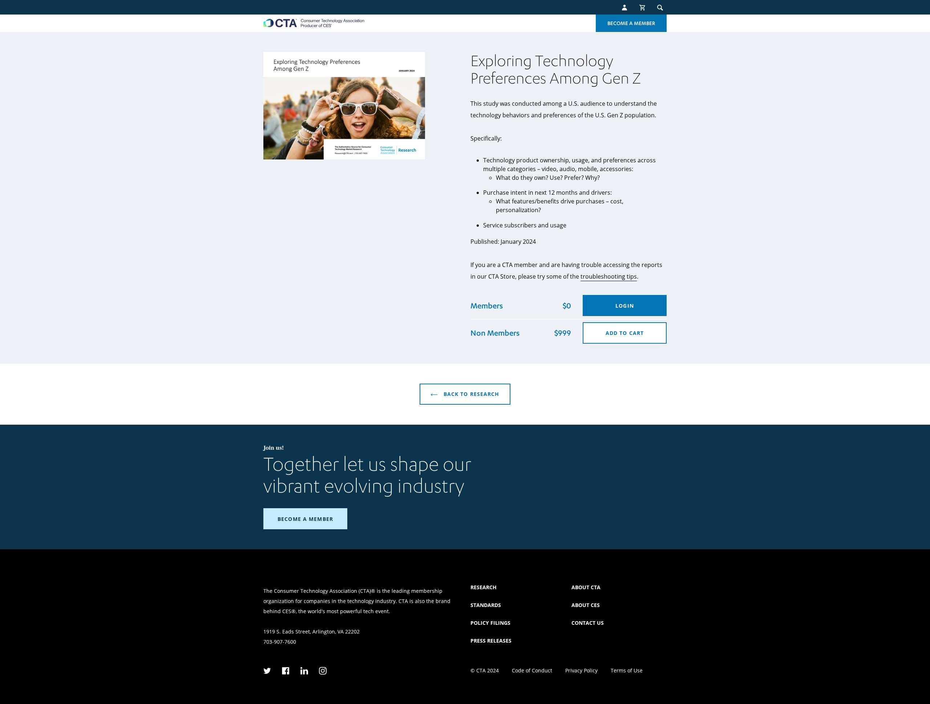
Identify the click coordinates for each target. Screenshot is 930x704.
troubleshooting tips (609, 276)
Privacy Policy (581, 670)
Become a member (305, 518)
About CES (585, 605)
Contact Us (587, 622)
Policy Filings (490, 622)
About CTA (586, 587)
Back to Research (470, 394)
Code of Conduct (532, 670)
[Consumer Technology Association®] (313, 23)
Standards (485, 605)
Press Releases (491, 640)
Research (483, 587)
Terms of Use (627, 670)
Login (624, 305)
